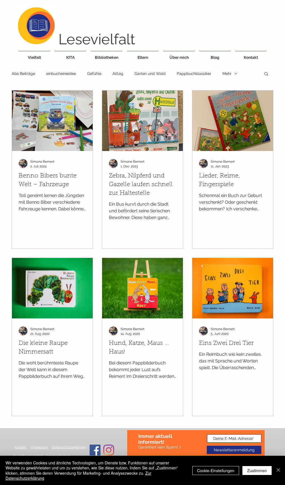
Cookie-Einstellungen (215, 470)
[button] (266, 74)
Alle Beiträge (23, 73)
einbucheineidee (61, 73)
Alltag (117, 73)
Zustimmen (257, 470)
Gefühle (94, 73)
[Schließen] (278, 470)
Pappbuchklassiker (194, 73)
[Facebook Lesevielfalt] (95, 450)
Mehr (227, 73)
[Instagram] (108, 450)
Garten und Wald (150, 73)
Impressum (39, 447)
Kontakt (20, 447)
